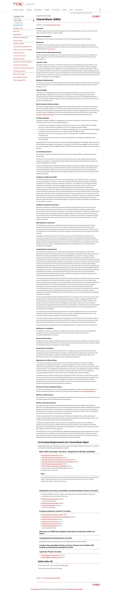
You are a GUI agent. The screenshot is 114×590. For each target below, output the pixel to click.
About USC (16, 31)
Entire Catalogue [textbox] (17, 18)
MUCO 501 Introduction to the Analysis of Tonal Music (56, 459)
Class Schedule (56, 9)
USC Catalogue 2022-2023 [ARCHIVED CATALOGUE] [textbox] (81, 13)
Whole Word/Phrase (19, 22)
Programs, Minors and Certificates (22, 50)
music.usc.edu (51, 49)
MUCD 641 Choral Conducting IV (50, 503)
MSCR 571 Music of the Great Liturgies (52, 515)
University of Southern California (18, 4)
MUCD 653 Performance (48, 505)
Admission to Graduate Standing (45, 114)
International (79, 9)
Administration (17, 34)
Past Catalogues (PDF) (19, 80)
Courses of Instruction (19, 56)
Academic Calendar (19, 9)
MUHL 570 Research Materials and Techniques (54, 466)
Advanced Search (18, 25)
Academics (30, 4)
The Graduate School (19, 71)
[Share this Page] (95, 16)
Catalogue (29, 9)
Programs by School (18, 53)
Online (71, 9)
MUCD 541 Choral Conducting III (50, 499)
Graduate (47, 9)
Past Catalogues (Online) (20, 77)
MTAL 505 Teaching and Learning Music (52, 464)
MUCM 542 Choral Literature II (50, 521)
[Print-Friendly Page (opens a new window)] (97, 16)
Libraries (64, 9)
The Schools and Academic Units (22, 47)
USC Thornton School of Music (52, 25)
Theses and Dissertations (88, 391)
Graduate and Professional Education (23, 68)
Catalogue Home (18, 28)
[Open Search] (100, 9)
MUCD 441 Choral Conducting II (50, 455)
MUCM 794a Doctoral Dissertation (51, 555)
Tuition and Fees (17, 40)
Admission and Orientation (20, 37)
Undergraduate (38, 9)
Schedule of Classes (18, 59)
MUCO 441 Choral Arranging (49, 526)
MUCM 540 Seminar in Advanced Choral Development (56, 517)
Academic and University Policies (22, 62)
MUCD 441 (65, 565)
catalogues (36, 589)
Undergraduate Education (20, 65)
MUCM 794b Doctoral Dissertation (51, 557)
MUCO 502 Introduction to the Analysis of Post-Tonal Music (58, 462)
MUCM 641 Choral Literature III (50, 524)
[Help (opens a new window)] (99, 16)
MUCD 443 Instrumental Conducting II (52, 457)
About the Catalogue (19, 74)
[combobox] (85, 13)
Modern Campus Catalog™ (76, 589)
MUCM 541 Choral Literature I (50, 519)
